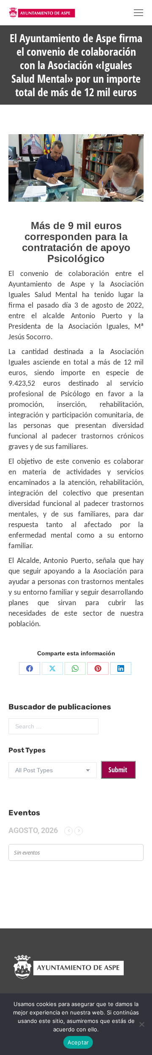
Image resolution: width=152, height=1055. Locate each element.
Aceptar (78, 1042)
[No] (141, 1024)
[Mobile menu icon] (138, 13)
